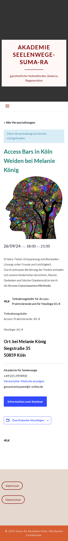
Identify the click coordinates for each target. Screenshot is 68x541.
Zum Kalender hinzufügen (28, 420)
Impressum (12, 485)
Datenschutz (13, 499)
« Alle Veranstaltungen (19, 122)
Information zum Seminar (25, 401)
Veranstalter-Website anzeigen (24, 381)
